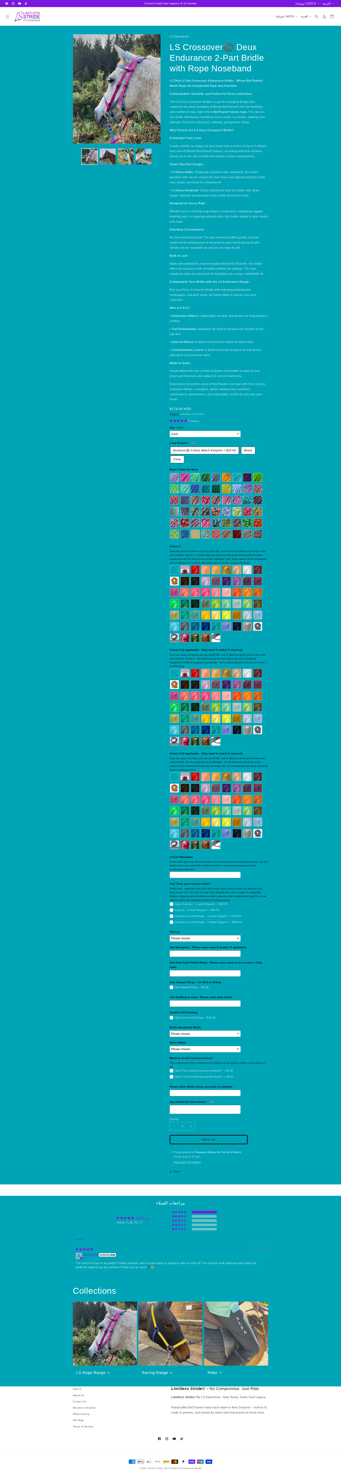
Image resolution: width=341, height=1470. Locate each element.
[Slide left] (77, 156)
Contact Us (79, 1401)
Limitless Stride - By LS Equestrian (165, 1468)
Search (77, 1388)
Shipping (174, 414)
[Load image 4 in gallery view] (144, 156)
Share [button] (176, 1171)
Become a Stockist (84, 1407)
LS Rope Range (90, 1372)
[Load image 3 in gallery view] (126, 156)
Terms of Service (83, 1426)
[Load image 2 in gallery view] (107, 156)
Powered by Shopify (192, 1468)
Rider (213, 1372)
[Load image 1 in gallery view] (90, 156)
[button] (7, 16)
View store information (187, 1162)
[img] (84, 1249)
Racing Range (155, 1372)
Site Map (78, 1420)
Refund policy (81, 1413)
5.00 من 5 (142, 1218)
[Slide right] (157, 156)
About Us (78, 1395)
